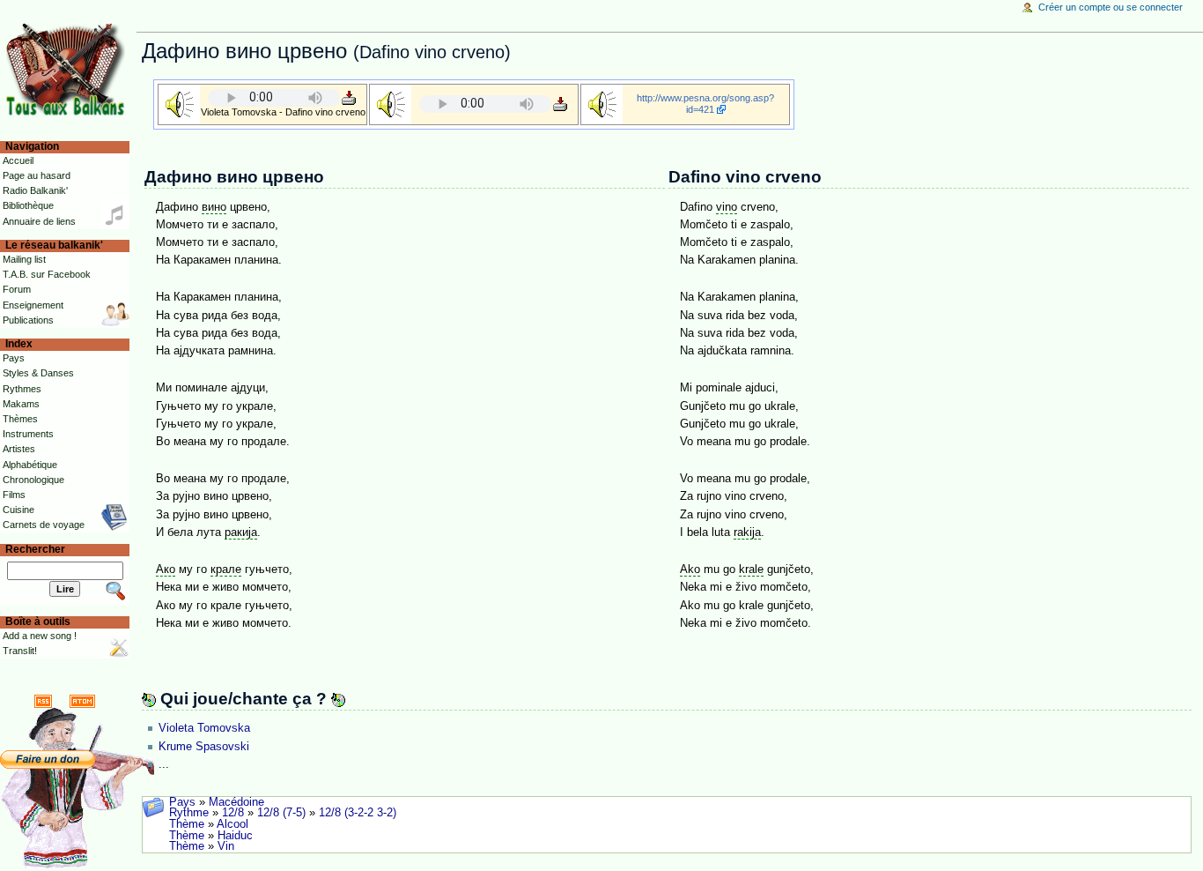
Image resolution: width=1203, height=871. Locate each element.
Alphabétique (30, 464)
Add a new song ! (40, 635)
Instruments (28, 433)
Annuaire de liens (39, 221)
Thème (186, 824)
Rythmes (22, 388)
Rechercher (35, 549)
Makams (21, 403)
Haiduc (235, 836)
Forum (17, 289)
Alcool (232, 824)
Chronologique (33, 479)
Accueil (18, 160)
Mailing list (24, 259)
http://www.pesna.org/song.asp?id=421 (705, 104)
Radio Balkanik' (35, 190)
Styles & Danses (38, 373)
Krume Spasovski (204, 747)
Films (14, 494)
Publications (28, 320)
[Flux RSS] (43, 701)
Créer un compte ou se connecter (1110, 7)
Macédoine (236, 802)
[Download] (349, 97)
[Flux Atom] (82, 701)
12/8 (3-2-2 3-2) (357, 813)
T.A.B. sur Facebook (47, 274)
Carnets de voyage (44, 524)
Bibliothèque (28, 205)
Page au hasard (36, 175)
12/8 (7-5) (281, 813)
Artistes (19, 448)
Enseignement (33, 305)
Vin (226, 846)
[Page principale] (68, 68)
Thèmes (20, 418)
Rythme (189, 813)
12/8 (233, 813)
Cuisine (18, 509)
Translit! (20, 650)
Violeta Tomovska (204, 728)
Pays (182, 802)
